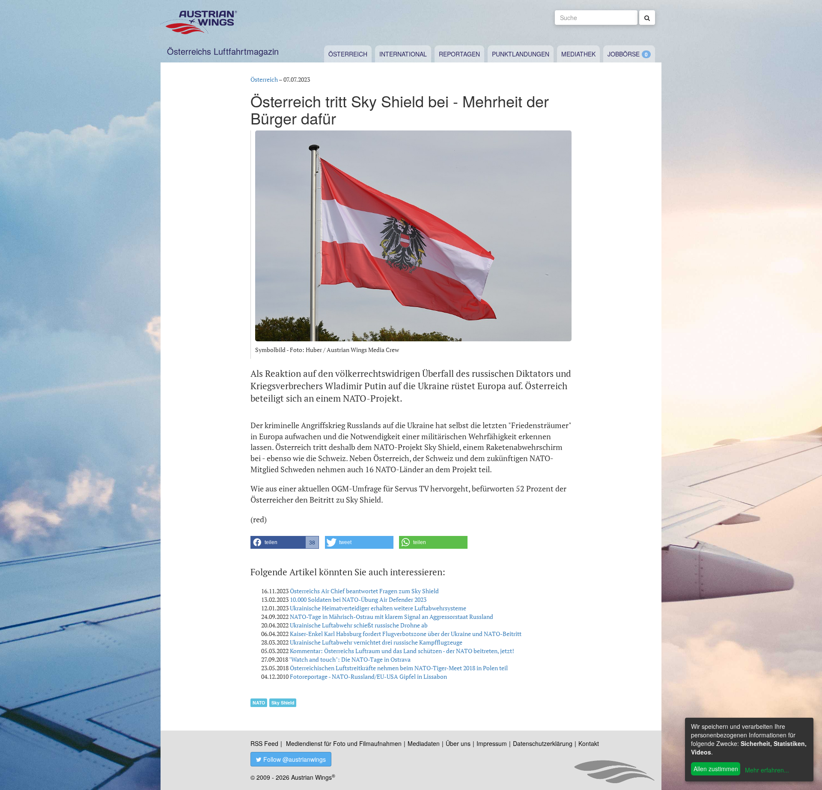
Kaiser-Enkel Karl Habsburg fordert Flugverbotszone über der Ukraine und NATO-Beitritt (405, 634)
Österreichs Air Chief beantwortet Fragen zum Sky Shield (364, 591)
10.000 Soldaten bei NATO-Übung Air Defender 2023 (358, 599)
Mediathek (578, 54)
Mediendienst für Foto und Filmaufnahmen (344, 743)
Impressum (492, 743)
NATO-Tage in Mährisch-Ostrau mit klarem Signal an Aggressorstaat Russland (391, 616)
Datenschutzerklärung (542, 743)
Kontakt (588, 743)
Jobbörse (624, 54)
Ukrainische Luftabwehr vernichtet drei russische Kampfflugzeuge (376, 642)
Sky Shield (282, 702)
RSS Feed (264, 743)
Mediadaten (424, 743)
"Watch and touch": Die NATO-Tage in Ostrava (350, 659)
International (403, 54)
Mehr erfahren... (767, 770)
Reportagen (459, 54)
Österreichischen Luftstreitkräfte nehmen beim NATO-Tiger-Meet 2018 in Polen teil (399, 668)
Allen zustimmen (716, 768)
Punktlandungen (520, 54)
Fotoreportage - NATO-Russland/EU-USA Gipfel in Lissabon (368, 676)
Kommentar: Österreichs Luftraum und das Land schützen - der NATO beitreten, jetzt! (402, 651)
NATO (259, 702)
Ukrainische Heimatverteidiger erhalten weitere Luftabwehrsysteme (378, 608)
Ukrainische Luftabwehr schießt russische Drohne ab (359, 625)
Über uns (458, 743)
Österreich (347, 54)
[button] (284, 542)
